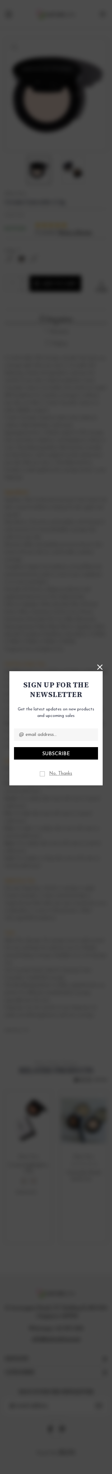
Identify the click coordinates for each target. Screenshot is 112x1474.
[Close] (100, 666)
